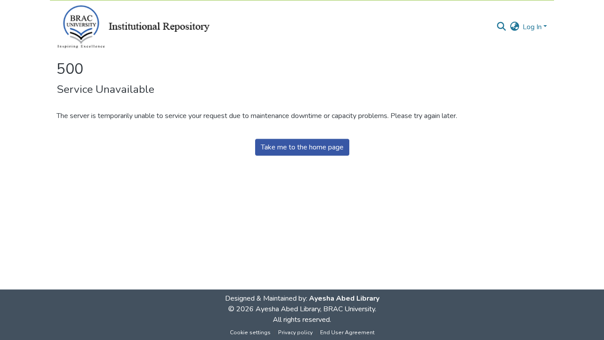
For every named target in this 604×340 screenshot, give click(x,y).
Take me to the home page (302, 147)
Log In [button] (533, 27)
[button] (501, 27)
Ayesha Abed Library (344, 298)
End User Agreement (347, 332)
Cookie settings (250, 332)
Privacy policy (295, 332)
